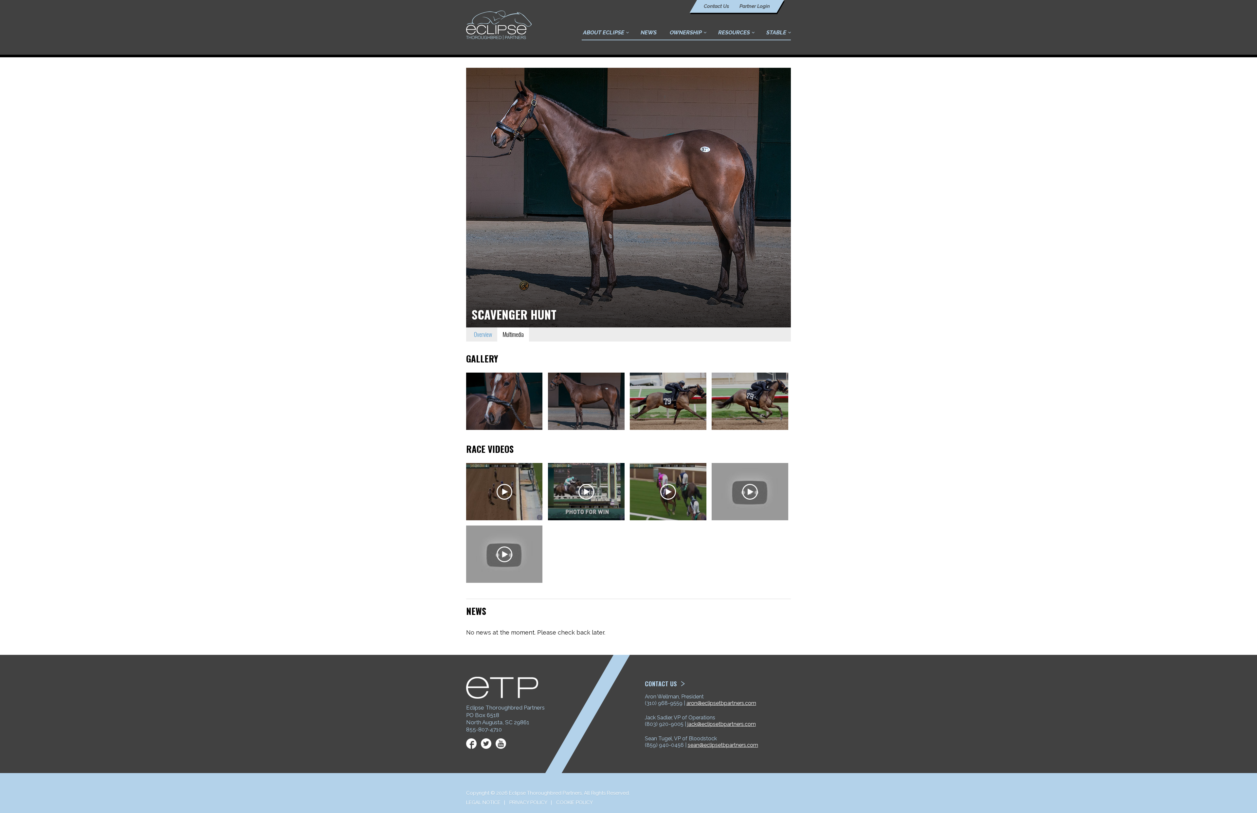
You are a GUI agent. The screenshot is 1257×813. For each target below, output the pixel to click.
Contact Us (716, 6)
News (649, 32)
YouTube (501, 743)
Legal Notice (483, 802)
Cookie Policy (574, 802)
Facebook (471, 743)
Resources (734, 32)
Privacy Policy (528, 802)
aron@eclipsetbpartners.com (721, 703)
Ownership (686, 32)
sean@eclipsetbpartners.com (723, 745)
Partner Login (754, 6)
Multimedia (513, 334)
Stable (776, 32)
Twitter (486, 743)
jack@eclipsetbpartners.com (721, 724)
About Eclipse (603, 32)
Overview (483, 334)
